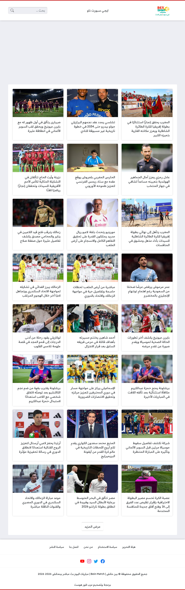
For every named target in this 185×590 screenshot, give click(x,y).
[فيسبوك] (103, 561)
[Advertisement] (92, 50)
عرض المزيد (92, 526)
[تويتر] (96, 561)
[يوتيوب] (82, 561)
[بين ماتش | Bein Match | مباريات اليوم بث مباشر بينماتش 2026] (162, 10)
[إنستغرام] (89, 561)
